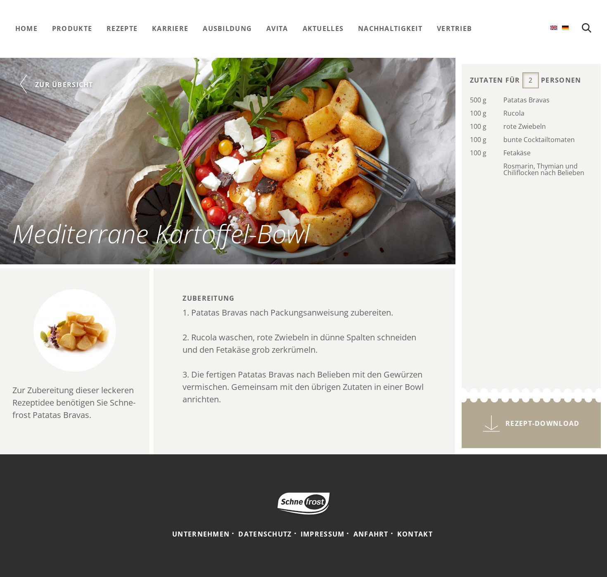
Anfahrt (371, 534)
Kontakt (415, 534)
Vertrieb (454, 28)
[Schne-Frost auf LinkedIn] (530, 28)
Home (26, 28)
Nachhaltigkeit (390, 28)
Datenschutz (265, 534)
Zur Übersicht (64, 84)
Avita (277, 28)
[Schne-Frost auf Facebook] (497, 28)
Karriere (170, 28)
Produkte (72, 28)
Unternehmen (201, 534)
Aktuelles (323, 28)
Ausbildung (227, 28)
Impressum (323, 534)
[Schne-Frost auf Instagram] (513, 28)
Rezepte (122, 28)
